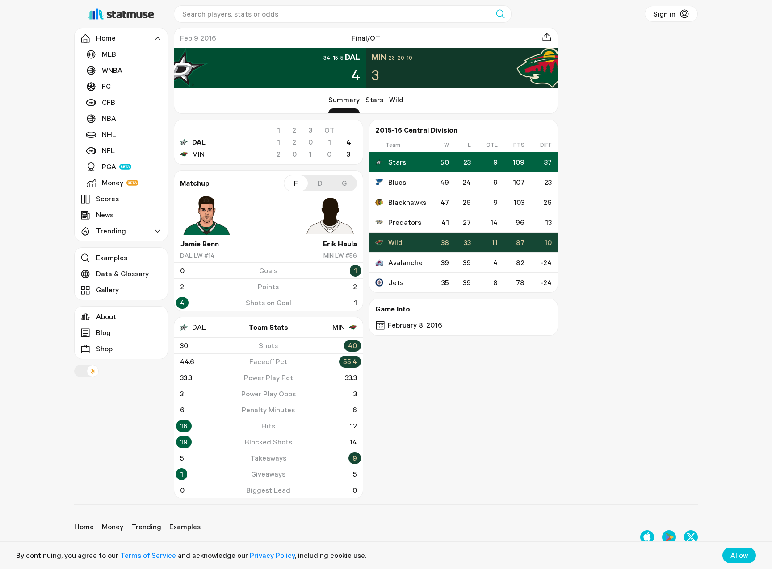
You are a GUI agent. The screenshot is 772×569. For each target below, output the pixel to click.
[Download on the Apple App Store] (647, 537)
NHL (109, 134)
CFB (108, 102)
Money (112, 182)
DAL (199, 142)
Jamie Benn (199, 244)
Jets (395, 282)
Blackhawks (407, 202)
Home (84, 527)
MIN (198, 154)
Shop (104, 348)
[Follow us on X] (691, 537)
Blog (103, 332)
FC (106, 86)
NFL (108, 150)
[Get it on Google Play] (669, 537)
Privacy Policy (272, 555)
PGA (109, 166)
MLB (109, 54)
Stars (374, 99)
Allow (739, 555)
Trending (146, 527)
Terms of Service (148, 555)
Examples (111, 257)
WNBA (112, 70)
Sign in (664, 14)
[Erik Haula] (330, 215)
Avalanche (405, 262)
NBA (109, 118)
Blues (397, 182)
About (106, 316)
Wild (396, 99)
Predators (404, 222)
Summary (344, 99)
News (104, 215)
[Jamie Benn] (207, 215)
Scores (107, 199)
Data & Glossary (122, 273)
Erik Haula (340, 244)
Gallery (107, 290)
